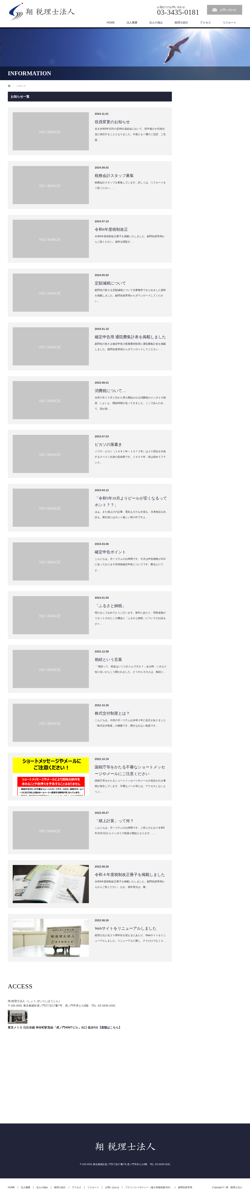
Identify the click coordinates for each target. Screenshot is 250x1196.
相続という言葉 (108, 659)
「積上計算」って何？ (114, 821)
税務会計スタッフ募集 (114, 175)
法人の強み (156, 22)
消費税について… (110, 390)
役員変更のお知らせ (112, 122)
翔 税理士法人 (234, 1187)
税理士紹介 (181, 22)
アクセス (205, 22)
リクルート (229, 22)
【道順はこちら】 (110, 1027)
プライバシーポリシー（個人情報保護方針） (148, 1187)
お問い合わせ (228, 9)
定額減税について (110, 283)
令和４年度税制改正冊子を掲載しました (130, 874)
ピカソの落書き (108, 444)
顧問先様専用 (185, 1187)
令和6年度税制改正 (111, 229)
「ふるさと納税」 (110, 606)
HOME (111, 22)
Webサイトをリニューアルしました (125, 928)
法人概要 (132, 22)
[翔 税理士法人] (42, 12)
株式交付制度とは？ (112, 713)
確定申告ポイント (110, 552)
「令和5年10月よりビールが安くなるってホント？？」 (131, 501)
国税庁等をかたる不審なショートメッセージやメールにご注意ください (130, 770)
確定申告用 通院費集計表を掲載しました (130, 337)
